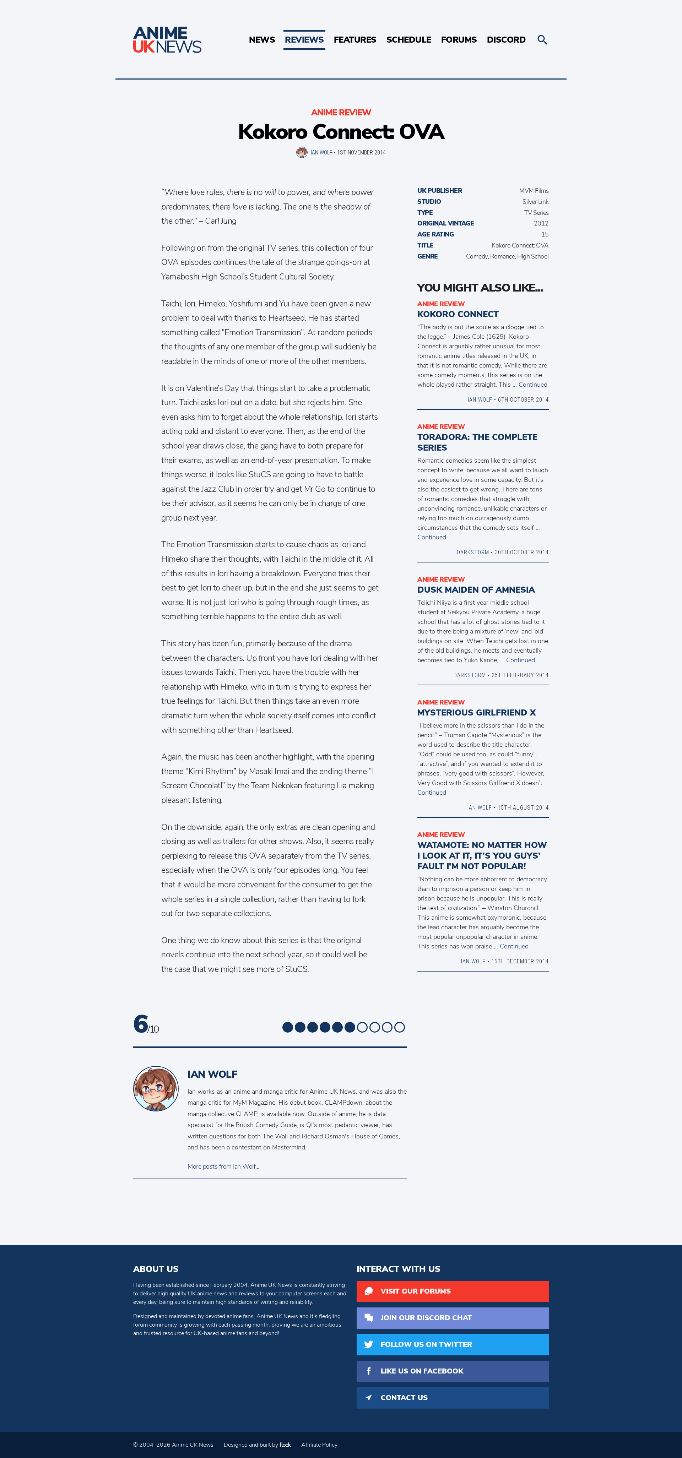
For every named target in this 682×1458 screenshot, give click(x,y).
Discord (506, 39)
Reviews (304, 39)
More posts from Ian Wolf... (223, 1166)
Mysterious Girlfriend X (476, 712)
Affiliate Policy (319, 1445)
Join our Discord (426, 1318)
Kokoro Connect (458, 314)
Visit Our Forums (416, 1291)
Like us (422, 1371)
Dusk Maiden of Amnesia (476, 589)
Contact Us (404, 1398)
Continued (533, 384)
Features (355, 39)
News (262, 39)
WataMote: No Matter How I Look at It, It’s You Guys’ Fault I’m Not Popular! (482, 855)
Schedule (408, 39)
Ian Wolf (321, 152)
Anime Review (341, 112)
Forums (459, 39)
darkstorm (473, 552)
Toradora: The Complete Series (477, 442)
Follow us (426, 1344)
